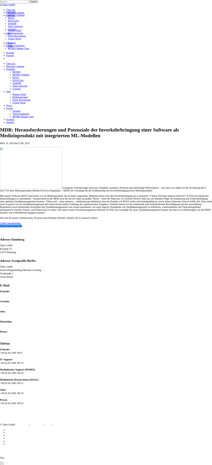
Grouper (16, 88)
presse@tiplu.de (8, 335)
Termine (16, 111)
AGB (48, 425)
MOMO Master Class (23, 116)
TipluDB (16, 83)
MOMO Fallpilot (20, 74)
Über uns (10, 63)
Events (9, 108)
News (9, 105)
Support (10, 122)
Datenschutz (37, 425)
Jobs (8, 91)
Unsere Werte (19, 102)
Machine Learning (15, 66)
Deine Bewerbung (21, 100)
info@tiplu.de (7, 294)
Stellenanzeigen (20, 97)
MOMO (16, 72)
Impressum (22, 425)
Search (34, 1)
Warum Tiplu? (19, 94)
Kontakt (10, 119)
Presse (57, 425)
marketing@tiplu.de (9, 325)
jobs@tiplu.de (7, 315)
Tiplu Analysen (19, 86)
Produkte (10, 69)
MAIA (15, 77)
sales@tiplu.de (7, 305)
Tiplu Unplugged (20, 114)
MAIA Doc (18, 80)
